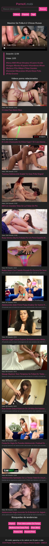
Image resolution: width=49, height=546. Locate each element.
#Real (18, 63)
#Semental (10, 71)
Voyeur (12, 523)
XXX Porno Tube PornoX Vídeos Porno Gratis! (21, 543)
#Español (24, 66)
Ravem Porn (30, 532)
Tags (33, 14)
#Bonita (17, 66)
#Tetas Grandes (30, 68)
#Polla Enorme (12, 74)
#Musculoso (20, 71)
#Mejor (21, 68)
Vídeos (16, 14)
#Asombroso (34, 66)
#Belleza (9, 68)
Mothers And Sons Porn (19, 528)
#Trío (16, 68)
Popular (25, 14)
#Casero (33, 63)
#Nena (9, 63)
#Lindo (40, 63)
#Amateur (26, 63)
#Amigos (9, 66)
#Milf (14, 63)
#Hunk (28, 71)
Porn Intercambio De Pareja (29, 523)
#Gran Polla (36, 71)
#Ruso (42, 66)
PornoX (24, 4)
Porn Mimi (35, 528)
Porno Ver (18, 532)
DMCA (44, 543)
